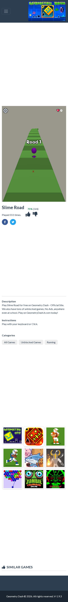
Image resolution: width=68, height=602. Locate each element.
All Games (9, 342)
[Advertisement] (34, 64)
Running (51, 342)
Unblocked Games (31, 342)
